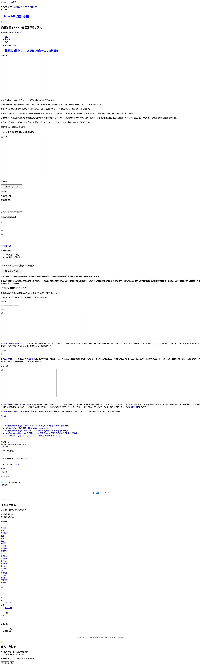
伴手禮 (134, 407)
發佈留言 (4, 485)
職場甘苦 (18, 32)
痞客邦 (16, 458)
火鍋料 (3, 546)
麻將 (2, 536)
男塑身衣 (30, 359)
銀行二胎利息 (6, 246)
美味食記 (17, 464)
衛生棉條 (4, 563)
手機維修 (4, 558)
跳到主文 (4, 22)
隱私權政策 (112, 638)
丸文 (6, 366)
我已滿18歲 (5, 663)
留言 (20, 458)
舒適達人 (16, 411)
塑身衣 (3, 350)
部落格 (7, 39)
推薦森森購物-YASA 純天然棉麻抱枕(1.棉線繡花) (32, 50)
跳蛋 (2, 553)
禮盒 (128, 407)
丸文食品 (21, 404)
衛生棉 (6, 411)
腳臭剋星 (19, 343)
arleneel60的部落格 (15, 16)
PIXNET (85, 638)
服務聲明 (121, 638)
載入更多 (4, 472)
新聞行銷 (4, 573)
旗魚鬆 (93, 404)
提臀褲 (3, 582)
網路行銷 (4, 568)
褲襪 (2, 531)
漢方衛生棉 (32, 411)
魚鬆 (2, 366)
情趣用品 (4, 548)
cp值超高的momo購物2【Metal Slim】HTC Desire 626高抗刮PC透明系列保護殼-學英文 (36, 431)
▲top (3, 468)
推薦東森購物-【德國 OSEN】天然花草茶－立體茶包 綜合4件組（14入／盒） (33, 436)
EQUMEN (4, 580)
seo (2, 570)
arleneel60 (4, 447)
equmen (15, 359)
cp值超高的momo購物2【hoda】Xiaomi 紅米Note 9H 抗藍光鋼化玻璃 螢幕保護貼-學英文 (37, 426)
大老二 (3, 538)
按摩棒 (3, 551)
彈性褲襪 (4, 533)
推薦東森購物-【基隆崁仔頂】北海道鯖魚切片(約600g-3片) (26, 428)
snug (2, 309)
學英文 (3, 416)
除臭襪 (6, 343)
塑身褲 (3, 578)
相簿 (6, 37)
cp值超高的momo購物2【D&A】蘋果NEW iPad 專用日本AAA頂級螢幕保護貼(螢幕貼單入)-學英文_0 (42, 433)
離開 (12, 663)
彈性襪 (3, 528)
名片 (6, 42)
